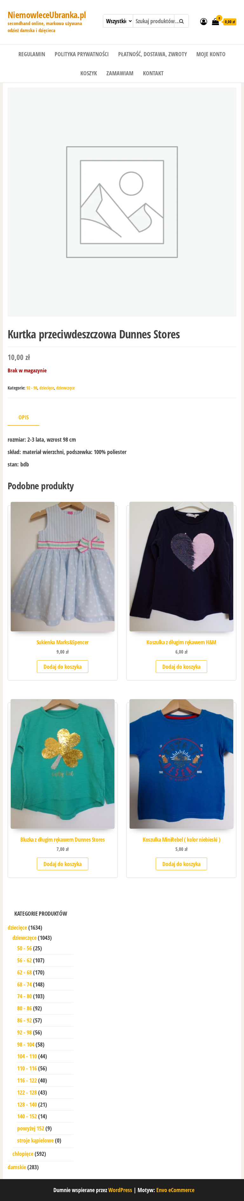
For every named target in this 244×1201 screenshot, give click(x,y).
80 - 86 (24, 1008)
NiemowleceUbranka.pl (47, 15)
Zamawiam (119, 73)
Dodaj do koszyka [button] (63, 666)
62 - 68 (24, 972)
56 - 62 (24, 960)
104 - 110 (27, 1056)
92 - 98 (31, 388)
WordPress (120, 1190)
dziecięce (46, 388)
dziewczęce (65, 388)
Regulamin (31, 54)
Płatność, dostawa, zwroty (152, 54)
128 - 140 (27, 1104)
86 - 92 (24, 1020)
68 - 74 (24, 984)
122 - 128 (27, 1092)
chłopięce (22, 1153)
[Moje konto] (203, 21)
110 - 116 (27, 1068)
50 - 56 (24, 948)
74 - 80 (24, 996)
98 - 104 (25, 1044)
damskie (17, 1167)
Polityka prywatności (82, 54)
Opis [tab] (23, 417)
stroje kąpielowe (35, 1140)
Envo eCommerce (175, 1190)
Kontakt (153, 73)
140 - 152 (27, 1116)
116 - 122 (27, 1080)
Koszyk (88, 73)
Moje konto (211, 54)
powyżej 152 (30, 1128)
